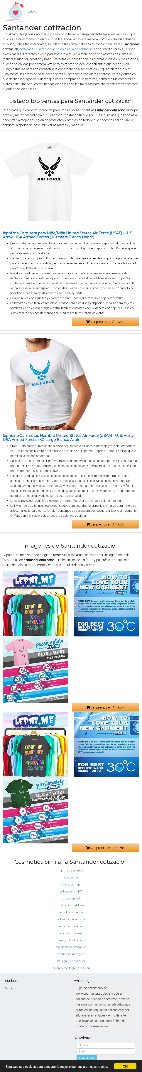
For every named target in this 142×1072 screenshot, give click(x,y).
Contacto (10, 988)
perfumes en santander (36, 49)
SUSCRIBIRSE (87, 1057)
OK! (125, 1066)
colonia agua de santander (74, 49)
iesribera (32, 11)
